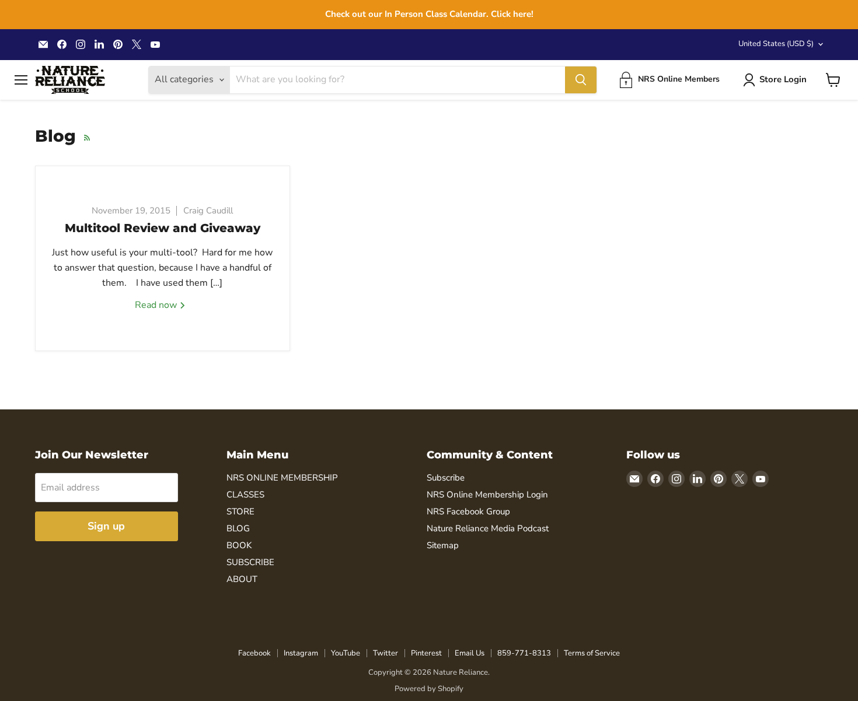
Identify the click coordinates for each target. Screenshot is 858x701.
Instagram (301, 653)
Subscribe (446, 477)
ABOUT (241, 579)
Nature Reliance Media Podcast (488, 528)
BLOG (238, 528)
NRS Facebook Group (468, 511)
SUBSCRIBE (250, 562)
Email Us (469, 653)
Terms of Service (592, 653)
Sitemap (443, 545)
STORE (240, 511)
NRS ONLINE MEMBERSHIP (282, 477)
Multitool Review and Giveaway (162, 228)
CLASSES (245, 494)
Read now (157, 305)
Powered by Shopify (429, 689)
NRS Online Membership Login (487, 494)
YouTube (345, 653)
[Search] (581, 79)
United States (776, 43)
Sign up (106, 526)
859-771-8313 (524, 653)
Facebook (254, 653)
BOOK (239, 545)
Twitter (385, 653)
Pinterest (426, 653)
